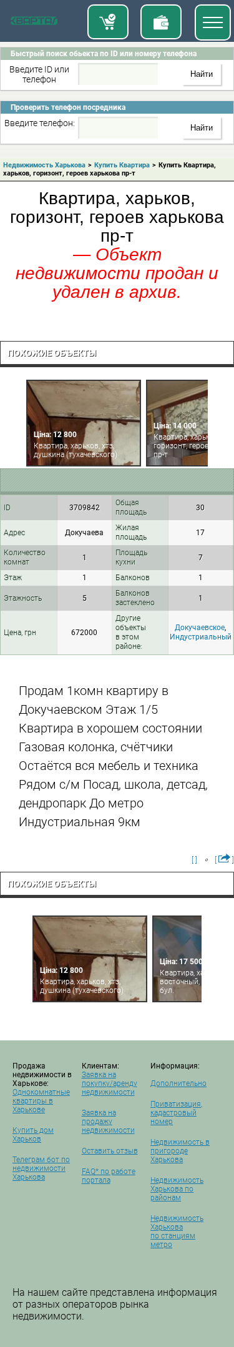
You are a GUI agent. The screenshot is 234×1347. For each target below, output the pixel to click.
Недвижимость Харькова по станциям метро (176, 1231)
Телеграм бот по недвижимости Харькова (41, 1168)
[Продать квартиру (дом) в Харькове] (161, 21)
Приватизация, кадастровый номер (176, 1113)
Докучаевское (200, 627)
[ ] (194, 860)
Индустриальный (201, 637)
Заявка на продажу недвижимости (108, 1121)
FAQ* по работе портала (108, 1176)
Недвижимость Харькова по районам (176, 1189)
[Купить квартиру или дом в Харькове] (108, 21)
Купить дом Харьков (33, 1134)
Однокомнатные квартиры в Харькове (41, 1101)
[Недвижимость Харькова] (34, 23)
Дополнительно (178, 1083)
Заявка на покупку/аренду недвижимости (109, 1083)
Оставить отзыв (110, 1151)
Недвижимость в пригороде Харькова (180, 1151)
